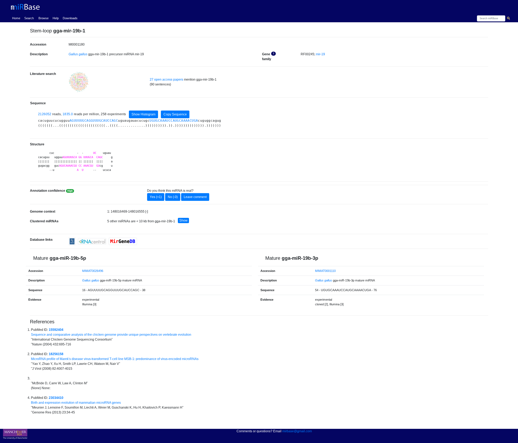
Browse (43, 18)
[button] (79, 82)
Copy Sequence (175, 114)
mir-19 (320, 54)
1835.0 (68, 114)
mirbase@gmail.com (297, 431)
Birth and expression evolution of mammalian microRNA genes (76, 402)
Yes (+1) (156, 197)
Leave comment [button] (195, 197)
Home (17, 18)
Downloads (70, 18)
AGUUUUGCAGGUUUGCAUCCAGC (94, 120)
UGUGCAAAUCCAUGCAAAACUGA (174, 120)
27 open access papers (166, 79)
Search (29, 18)
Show (183, 220)
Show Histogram (143, 114)
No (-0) (173, 197)
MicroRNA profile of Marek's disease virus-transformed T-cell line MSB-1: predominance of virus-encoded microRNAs (114, 359)
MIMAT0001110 (325, 271)
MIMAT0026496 (92, 271)
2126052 (44, 114)
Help (56, 18)
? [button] (273, 53)
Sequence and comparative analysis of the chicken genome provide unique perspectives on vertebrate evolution (111, 334)
